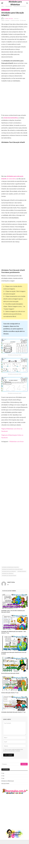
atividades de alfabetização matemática (10, 567)
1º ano (2, 773)
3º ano (2, 778)
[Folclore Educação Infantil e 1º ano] (14, 683)
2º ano (2, 775)
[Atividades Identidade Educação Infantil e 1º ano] (14, 703)
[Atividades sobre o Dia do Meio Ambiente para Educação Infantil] (14, 601)
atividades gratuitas (22, 571)
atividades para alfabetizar (7, 573)
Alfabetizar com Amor (16, 441)
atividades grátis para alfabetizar (9, 571)
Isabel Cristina (9, 18)
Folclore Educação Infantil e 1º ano (9, 693)
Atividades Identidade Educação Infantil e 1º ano (13, 712)
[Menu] (2, 3)
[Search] (27, 3)
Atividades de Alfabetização (7, 780)
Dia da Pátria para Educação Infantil (10, 673)
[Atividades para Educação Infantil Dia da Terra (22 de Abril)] (14, 643)
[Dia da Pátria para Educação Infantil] (14, 664)
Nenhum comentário (15, 20)
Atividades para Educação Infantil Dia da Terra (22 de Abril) (13, 653)
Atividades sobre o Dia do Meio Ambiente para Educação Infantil (13, 611)
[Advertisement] (14, 98)
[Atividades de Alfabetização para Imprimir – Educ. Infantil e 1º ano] (14, 622)
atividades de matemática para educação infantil (12, 569)
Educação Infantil (5, 9)
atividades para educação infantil (9, 575)
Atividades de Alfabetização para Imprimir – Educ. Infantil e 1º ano (13, 632)
